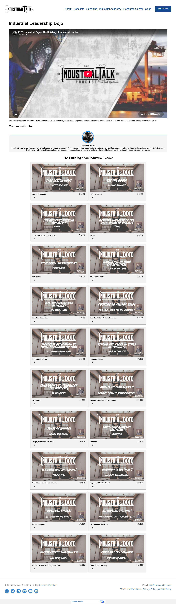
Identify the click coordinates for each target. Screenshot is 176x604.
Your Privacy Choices (92, 601)
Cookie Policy (164, 589)
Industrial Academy (110, 8)
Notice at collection (77, 601)
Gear (148, 8)
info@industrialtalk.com (160, 585)
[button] (163, 9)
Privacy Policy (149, 589)
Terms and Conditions (130, 589)
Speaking (91, 8)
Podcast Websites (48, 585)
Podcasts (79, 8)
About (68, 8)
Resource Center (133, 8)
